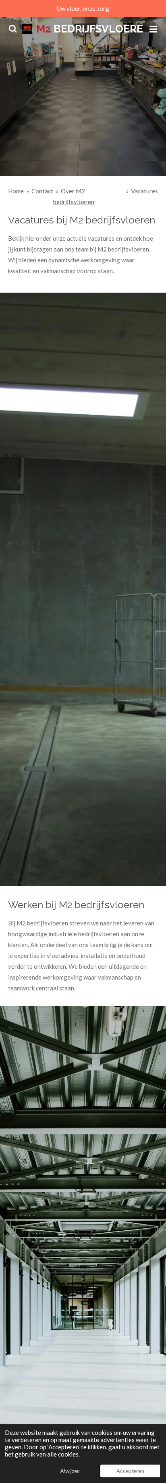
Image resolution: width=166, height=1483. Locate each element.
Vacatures (144, 191)
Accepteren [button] (130, 1471)
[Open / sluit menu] (153, 29)
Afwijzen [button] (70, 1471)
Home (16, 191)
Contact (42, 191)
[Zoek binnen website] (13, 29)
